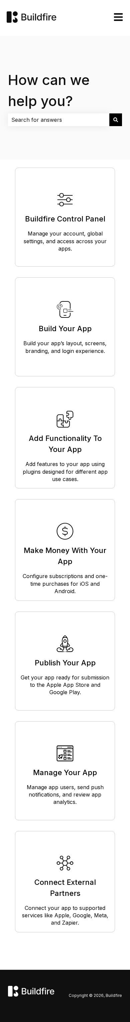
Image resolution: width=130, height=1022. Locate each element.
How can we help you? (49, 90)
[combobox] (58, 119)
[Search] (115, 119)
